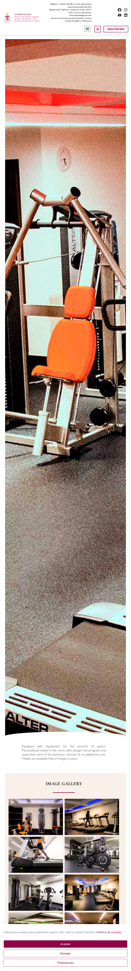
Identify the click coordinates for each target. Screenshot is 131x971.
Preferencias (65, 962)
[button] (87, 29)
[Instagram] (125, 10)
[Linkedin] (125, 15)
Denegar (65, 953)
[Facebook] (119, 10)
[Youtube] (119, 15)
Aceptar (66, 944)
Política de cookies (109, 932)
